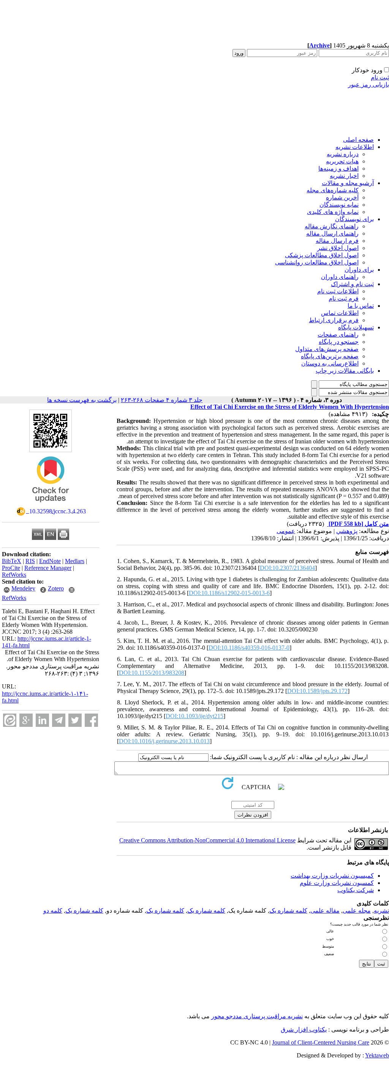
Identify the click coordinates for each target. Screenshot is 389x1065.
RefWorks (14, 574)
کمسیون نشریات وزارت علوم (337, 883)
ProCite (11, 568)
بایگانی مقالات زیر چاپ (345, 370)
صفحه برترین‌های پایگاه (330, 356)
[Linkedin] (42, 720)
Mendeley (23, 588)
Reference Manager (47, 568)
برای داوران (359, 269)
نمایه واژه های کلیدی (333, 212)
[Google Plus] (26, 720)
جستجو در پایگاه (339, 342)
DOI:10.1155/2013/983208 (151, 672)
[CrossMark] (51, 505)
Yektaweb (377, 1055)
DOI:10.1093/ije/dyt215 (194, 716)
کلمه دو (52, 910)
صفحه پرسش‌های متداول (327, 349)
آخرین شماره (342, 197)
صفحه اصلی (358, 139)
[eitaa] (9, 720)
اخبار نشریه (344, 175)
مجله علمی (357, 910)
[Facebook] (91, 720)
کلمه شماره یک (288, 910)
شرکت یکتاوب (355, 890)
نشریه (381, 910)
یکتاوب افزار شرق (304, 1029)
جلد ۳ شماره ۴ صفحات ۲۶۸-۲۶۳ (161, 400)
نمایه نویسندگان (339, 204)
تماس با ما (361, 305)
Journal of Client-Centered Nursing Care (320, 1042)
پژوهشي (346, 531)
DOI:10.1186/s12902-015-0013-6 (229, 593)
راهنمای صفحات (338, 334)
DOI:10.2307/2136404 (287, 568)
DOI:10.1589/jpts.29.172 (317, 691)
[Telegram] (58, 720)
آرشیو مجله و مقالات (348, 183)
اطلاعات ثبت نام (338, 291)
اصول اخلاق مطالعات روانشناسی (317, 262)
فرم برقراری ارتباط (334, 320)
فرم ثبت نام (344, 298)
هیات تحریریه (342, 161)
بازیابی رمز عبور (368, 84)
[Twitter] (75, 720)
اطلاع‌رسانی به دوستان (330, 363)
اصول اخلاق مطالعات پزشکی (322, 255)
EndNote (50, 561)
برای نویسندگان (354, 219)
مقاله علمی (325, 910)
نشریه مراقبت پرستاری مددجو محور (257, 1016)
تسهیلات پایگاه (356, 327)
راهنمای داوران (340, 277)
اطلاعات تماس (340, 313)
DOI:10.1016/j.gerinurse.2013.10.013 (164, 741)
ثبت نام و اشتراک (352, 284)
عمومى (286, 531)
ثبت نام (380, 77)
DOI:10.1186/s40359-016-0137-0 (249, 647)
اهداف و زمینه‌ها (338, 168)
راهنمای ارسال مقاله (332, 233)
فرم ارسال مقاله (337, 240)
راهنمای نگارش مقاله (332, 226)
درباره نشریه (343, 154)
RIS (30, 561)
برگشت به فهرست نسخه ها (82, 400)
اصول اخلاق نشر (338, 248)
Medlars (74, 561)
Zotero (56, 588)
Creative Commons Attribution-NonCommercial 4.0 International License (207, 840)
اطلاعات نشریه (354, 147)
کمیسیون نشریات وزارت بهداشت (332, 875)
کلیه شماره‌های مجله (333, 190)
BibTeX (11, 561)
